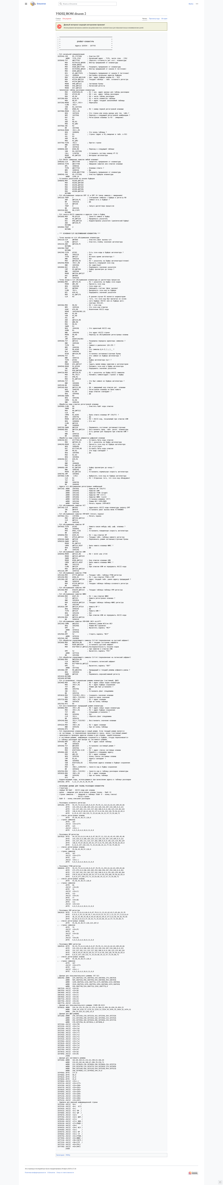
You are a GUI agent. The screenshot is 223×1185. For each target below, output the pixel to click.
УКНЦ (68, 1155)
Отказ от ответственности (65, 1172)
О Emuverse (51, 1172)
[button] (26, 4)
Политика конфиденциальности (35, 1172)
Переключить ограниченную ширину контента (220, 1183)
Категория (60, 1155)
